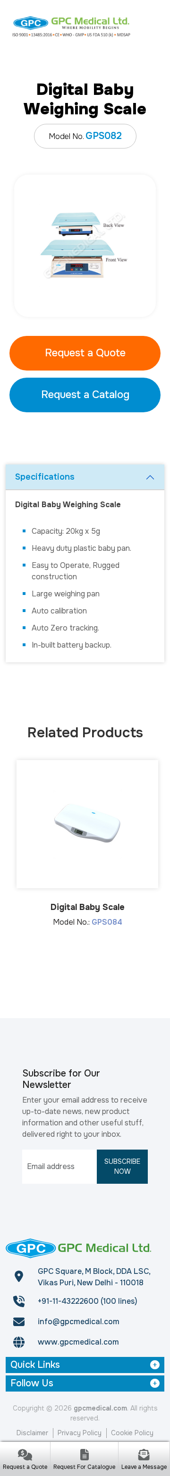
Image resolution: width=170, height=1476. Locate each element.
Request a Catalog (85, 394)
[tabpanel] (85, 246)
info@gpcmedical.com (78, 1322)
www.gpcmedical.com (78, 1342)
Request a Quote (85, 353)
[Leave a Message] (144, 1456)
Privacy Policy (80, 1433)
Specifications (45, 477)
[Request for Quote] (25, 1456)
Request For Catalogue (84, 1467)
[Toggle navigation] (152, 26)
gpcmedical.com (100, 1408)
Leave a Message (144, 1467)
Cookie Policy (132, 1433)
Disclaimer (32, 1433)
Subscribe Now (122, 1166)
